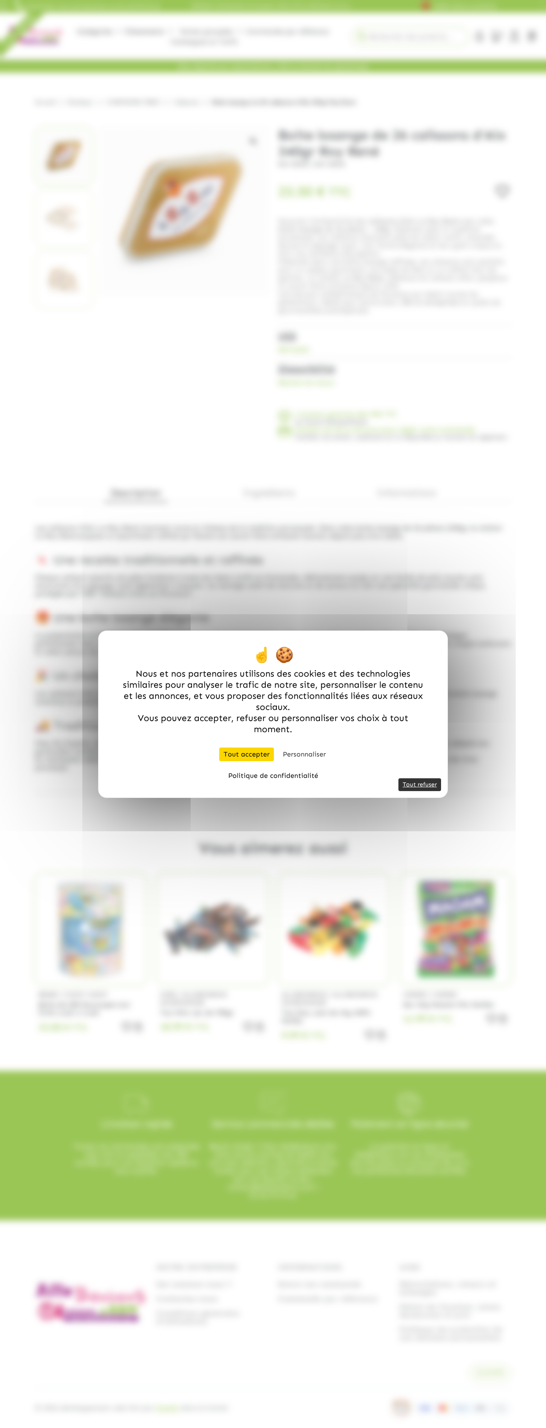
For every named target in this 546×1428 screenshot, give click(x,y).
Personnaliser (304, 754)
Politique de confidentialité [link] (273, 775)
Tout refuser (420, 784)
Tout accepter (247, 754)
